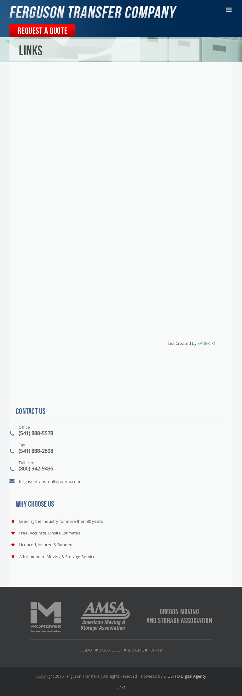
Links (121, 687)
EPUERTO (206, 343)
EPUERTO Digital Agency (185, 676)
